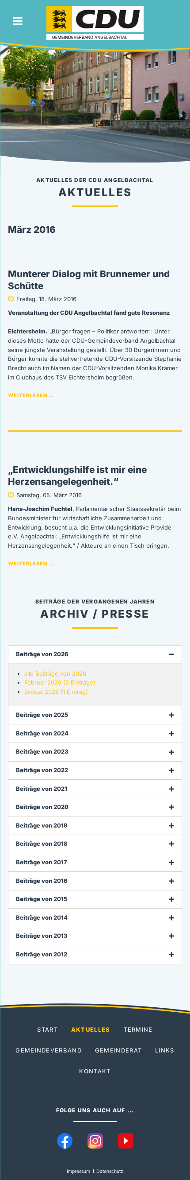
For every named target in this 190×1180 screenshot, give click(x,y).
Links (165, 1050)
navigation (17, 21)
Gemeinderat (118, 1050)
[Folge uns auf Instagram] (95, 1141)
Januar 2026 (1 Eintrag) (56, 691)
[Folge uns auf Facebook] (65, 1141)
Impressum (78, 1171)
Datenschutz (109, 1171)
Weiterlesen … (31, 395)
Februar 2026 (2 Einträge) (59, 682)
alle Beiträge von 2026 (55, 673)
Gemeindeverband (48, 1050)
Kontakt (94, 1071)
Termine (138, 1029)
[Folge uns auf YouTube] (126, 1141)
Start (47, 1029)
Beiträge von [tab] (42, 654)
